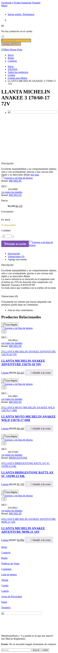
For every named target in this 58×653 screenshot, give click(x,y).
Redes (11, 58)
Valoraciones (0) (16, 256)
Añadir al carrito (16, 244)
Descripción (14, 253)
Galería (5, 591)
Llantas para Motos (17, 78)
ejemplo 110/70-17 (11, 44)
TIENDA (13, 69)
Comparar (6, 569)
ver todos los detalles (11, 192)
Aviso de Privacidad (11, 596)
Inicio (11, 55)
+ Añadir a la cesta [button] (40, 372)
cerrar (45, 650)
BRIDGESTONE (18, 457)
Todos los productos (18, 72)
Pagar (4, 602)
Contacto (12, 60)
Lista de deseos (9, 574)
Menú (4, 5)
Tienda (4, 580)
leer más (35, 174)
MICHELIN (15, 180)
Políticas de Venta (10, 563)
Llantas (11, 75)
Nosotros (5, 607)
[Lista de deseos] (2, 37)
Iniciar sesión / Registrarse (21, 14)
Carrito (4, 585)
